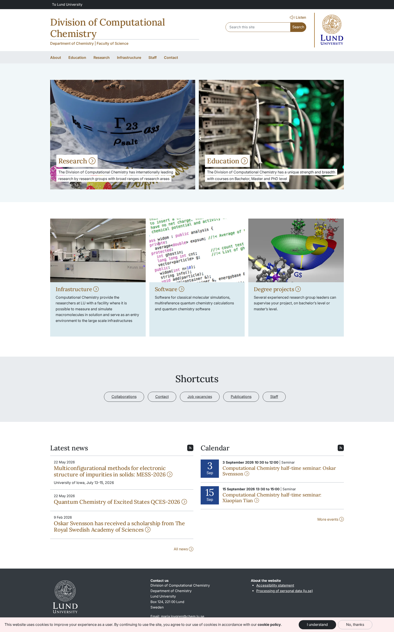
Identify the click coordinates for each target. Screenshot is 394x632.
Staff (274, 396)
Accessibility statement (275, 585)
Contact (162, 396)
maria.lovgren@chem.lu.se (182, 616)
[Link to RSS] (190, 447)
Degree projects (274, 289)
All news (181, 549)
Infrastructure (74, 289)
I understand (317, 624)
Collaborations (124, 396)
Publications (241, 396)
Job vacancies (199, 396)
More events (328, 519)
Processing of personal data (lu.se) (284, 591)
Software (167, 289)
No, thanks (355, 624)
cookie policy (269, 624)
